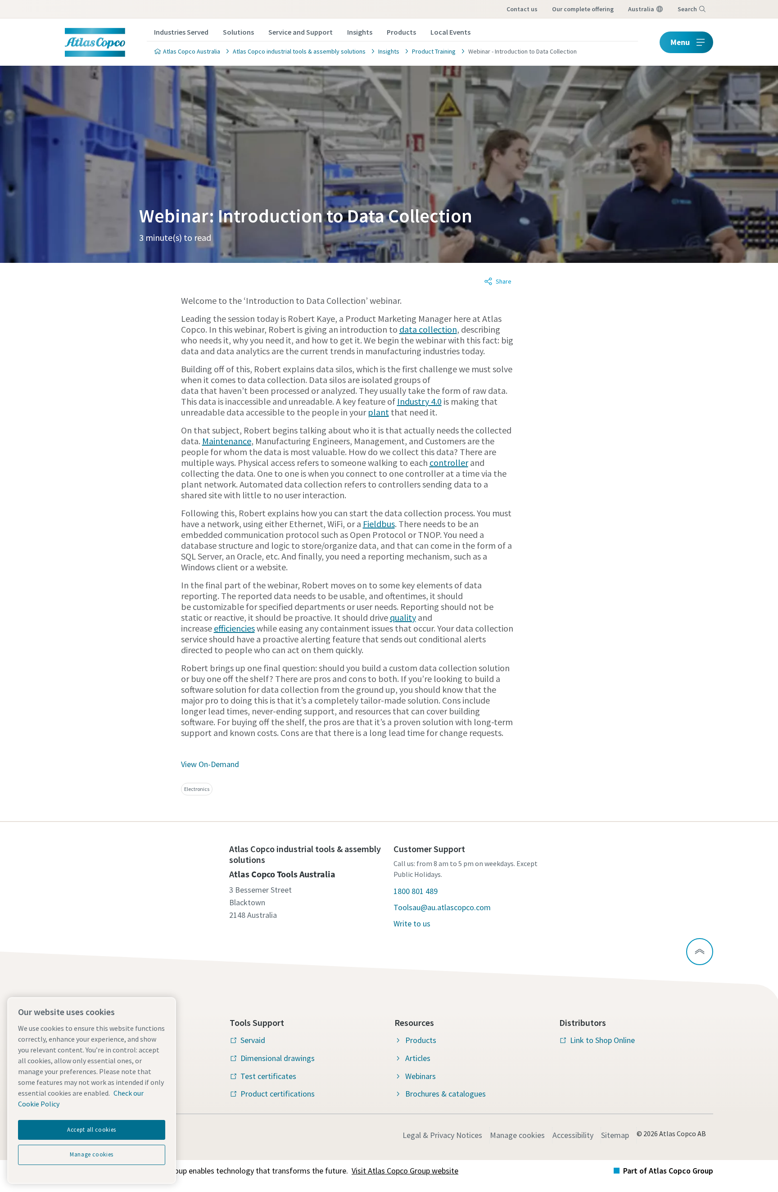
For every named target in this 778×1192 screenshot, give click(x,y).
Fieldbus (379, 523)
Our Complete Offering (583, 9)
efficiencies (234, 628)
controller (449, 462)
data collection (428, 329)
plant (378, 412)
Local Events (450, 31)
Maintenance (226, 441)
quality (403, 617)
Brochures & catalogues (445, 1093)
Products (401, 31)
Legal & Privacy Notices (442, 1135)
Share (503, 281)
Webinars (420, 1076)
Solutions (238, 31)
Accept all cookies (91, 1129)
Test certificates (268, 1076)
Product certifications (277, 1093)
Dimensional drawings (277, 1058)
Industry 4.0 (419, 401)
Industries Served (181, 31)
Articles (417, 1058)
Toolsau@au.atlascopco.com (442, 907)
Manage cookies (517, 1135)
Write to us (412, 923)
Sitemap (615, 1135)
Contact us (522, 9)
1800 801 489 (416, 891)
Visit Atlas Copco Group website (405, 1170)
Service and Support (300, 31)
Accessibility (572, 1135)
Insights (359, 31)
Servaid (252, 1040)
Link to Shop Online (602, 1040)
